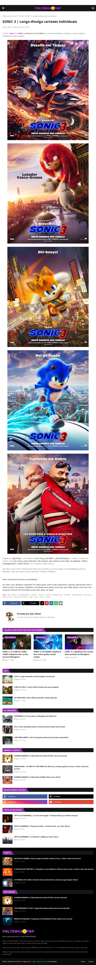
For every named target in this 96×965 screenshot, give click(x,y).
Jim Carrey (88, 595)
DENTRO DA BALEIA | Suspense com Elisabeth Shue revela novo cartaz (43, 919)
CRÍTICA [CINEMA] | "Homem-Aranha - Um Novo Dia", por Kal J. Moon (42, 826)
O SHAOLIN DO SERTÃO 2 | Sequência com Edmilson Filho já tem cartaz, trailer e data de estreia (54, 869)
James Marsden (77, 595)
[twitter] (71, 796)
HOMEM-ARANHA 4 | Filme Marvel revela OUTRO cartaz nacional (40, 756)
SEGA (31, 597)
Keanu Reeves (7, 597)
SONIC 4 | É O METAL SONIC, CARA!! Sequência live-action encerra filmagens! (15, 654)
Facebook (32, 579)
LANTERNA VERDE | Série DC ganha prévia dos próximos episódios (41, 737)
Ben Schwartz (12, 595)
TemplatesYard (41, 961)
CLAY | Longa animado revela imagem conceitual (34, 676)
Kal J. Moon (8, 27)
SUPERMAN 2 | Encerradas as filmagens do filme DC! (35, 716)
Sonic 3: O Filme (18, 16)
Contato (91, 961)
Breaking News (24, 595)
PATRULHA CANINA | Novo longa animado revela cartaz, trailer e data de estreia (47, 858)
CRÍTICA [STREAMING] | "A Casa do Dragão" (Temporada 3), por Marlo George (46, 815)
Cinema (41, 595)
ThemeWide (52, 961)
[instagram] (24, 802)
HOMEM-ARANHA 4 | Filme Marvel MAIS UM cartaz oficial (37, 777)
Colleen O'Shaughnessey (54, 595)
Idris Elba (67, 595)
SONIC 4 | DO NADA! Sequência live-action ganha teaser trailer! (47, 654)
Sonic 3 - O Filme (16, 33)
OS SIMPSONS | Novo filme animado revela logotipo (35, 698)
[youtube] (71, 802)
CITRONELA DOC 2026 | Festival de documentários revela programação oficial (46, 880)
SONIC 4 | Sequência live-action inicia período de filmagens (79, 652)
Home (83, 961)
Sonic (36, 597)
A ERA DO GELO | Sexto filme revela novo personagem (36, 687)
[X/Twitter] (30, 603)
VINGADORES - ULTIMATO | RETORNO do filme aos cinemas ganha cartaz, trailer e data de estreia (51, 767)
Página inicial (7, 16)
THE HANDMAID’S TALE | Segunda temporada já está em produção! (42, 908)
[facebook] (24, 796)
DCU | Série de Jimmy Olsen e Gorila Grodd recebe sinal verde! (39, 727)
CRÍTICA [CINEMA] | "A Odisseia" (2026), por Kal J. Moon (36, 837)
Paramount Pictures (21, 597)
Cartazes (34, 595)
